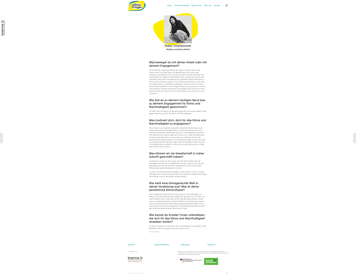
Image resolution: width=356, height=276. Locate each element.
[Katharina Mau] (354, 138)
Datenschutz (185, 245)
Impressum (211, 245)
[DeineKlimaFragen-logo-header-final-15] (140, 5)
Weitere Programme (161, 245)
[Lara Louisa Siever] (1, 138)
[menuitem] (169, 5)
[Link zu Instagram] (226, 5)
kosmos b (131, 245)
